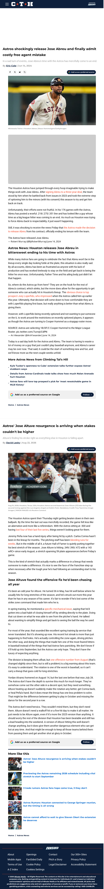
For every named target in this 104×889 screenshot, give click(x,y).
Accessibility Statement (83, 864)
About (11, 854)
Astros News (23, 405)
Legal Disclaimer (58, 864)
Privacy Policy (78, 859)
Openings (31, 854)
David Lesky (13, 442)
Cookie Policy (33, 864)
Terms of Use (15, 864)
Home (11, 405)
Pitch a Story (55, 859)
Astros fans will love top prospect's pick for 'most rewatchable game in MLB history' (50, 383)
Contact (53, 854)
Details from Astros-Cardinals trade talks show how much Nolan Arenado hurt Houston (52, 375)
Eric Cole (11, 65)
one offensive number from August (69, 659)
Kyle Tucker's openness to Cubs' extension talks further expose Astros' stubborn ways (50, 367)
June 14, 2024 (54, 241)
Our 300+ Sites (79, 854)
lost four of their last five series (32, 529)
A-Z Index (13, 869)
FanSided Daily (34, 859)
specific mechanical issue (58, 608)
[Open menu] (7, 4)
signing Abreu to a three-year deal (64, 192)
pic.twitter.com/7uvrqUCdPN (31, 331)
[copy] (25, 72)
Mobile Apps (14, 859)
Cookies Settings (35, 869)
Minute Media (20, 877)
